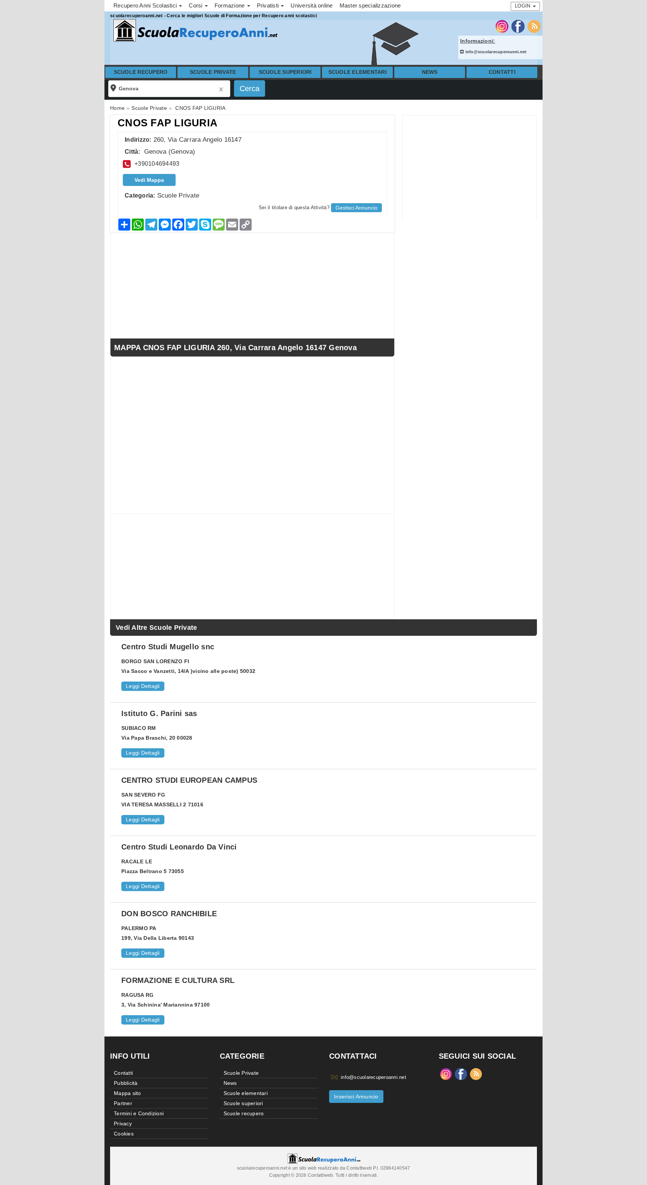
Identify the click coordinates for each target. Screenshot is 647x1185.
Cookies (124, 1134)
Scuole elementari (357, 72)
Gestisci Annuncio (356, 208)
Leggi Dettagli (143, 686)
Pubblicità (126, 1083)
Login (523, 6)
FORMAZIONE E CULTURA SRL (177, 980)
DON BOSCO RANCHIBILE (169, 913)
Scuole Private (213, 72)
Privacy (123, 1124)
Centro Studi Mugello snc (167, 647)
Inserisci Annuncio (356, 1097)
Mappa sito (127, 1093)
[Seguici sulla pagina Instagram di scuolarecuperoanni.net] (501, 26)
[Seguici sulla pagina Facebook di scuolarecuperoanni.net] (518, 26)
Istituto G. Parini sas (159, 713)
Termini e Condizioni (139, 1113)
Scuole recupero (141, 72)
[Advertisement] (470, 167)
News (430, 72)
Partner (123, 1103)
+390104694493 (156, 163)
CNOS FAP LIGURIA (168, 123)
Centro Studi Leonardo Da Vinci (179, 847)
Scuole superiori (285, 72)
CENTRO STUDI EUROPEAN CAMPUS (189, 780)
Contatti (502, 72)
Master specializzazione (370, 5)
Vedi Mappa (149, 180)
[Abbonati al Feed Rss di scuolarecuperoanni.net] (534, 26)
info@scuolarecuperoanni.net (495, 51)
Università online (311, 5)
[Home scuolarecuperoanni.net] (194, 30)
